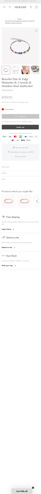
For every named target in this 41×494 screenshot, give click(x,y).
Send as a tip (7, 247)
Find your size (7, 265)
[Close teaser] (33, 488)
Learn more (6, 229)
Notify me (20, 127)
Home (19, 19)
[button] (36, 201)
